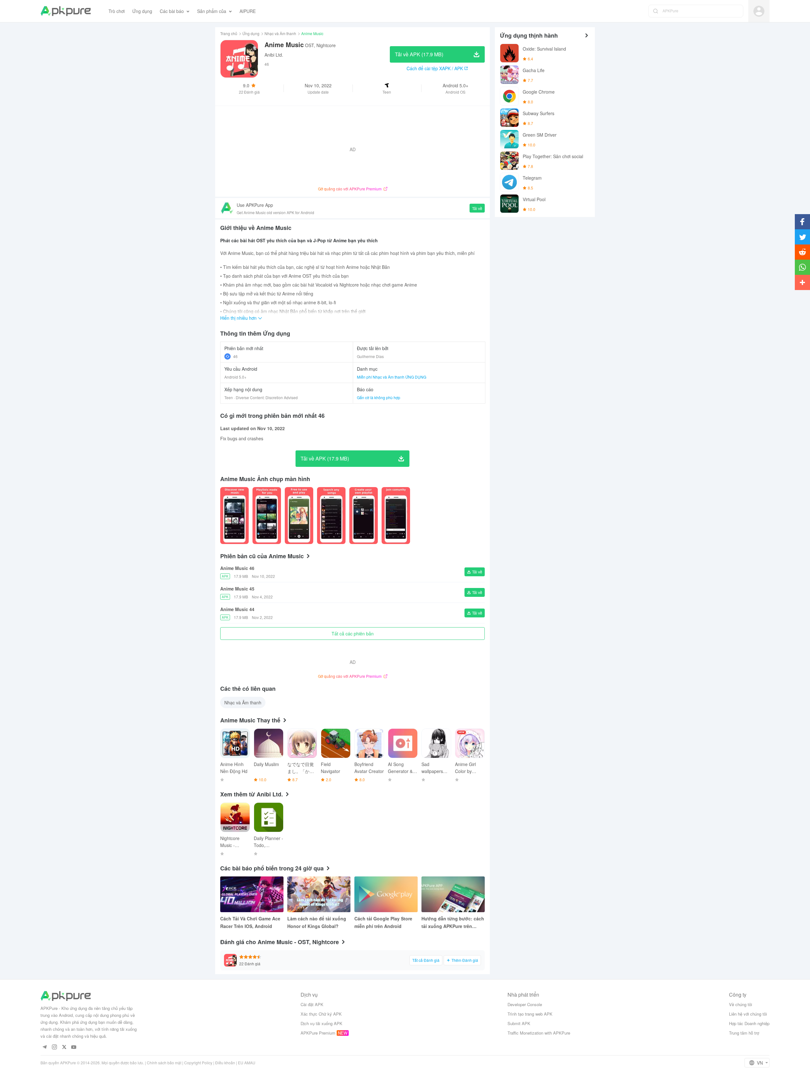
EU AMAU (246, 1062)
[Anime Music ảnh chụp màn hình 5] (396, 515)
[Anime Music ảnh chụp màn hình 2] (299, 515)
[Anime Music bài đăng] (234, 515)
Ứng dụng (250, 33)
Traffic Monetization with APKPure (539, 1033)
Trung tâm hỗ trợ (744, 1033)
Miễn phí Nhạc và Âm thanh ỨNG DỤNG (391, 377)
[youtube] (74, 1047)
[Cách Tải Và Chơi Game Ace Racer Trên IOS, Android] (252, 894)
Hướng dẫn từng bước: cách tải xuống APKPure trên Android (452, 922)
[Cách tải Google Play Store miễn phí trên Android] (386, 894)
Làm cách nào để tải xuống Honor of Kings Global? (316, 922)
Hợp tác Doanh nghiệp (749, 1023)
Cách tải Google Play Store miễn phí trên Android (383, 922)
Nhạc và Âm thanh (280, 33)
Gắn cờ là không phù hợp (378, 397)
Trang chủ (228, 33)
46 (235, 356)
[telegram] (44, 1047)
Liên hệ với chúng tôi (748, 1014)
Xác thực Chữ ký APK (321, 1014)
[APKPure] (65, 11)
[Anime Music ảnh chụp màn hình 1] (266, 515)
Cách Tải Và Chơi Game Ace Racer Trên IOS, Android (250, 922)
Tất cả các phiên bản (353, 633)
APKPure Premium (318, 1033)
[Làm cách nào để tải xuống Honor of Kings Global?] (319, 894)
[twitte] (64, 1047)
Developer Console (525, 1004)
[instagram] (54, 1047)
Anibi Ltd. (274, 55)
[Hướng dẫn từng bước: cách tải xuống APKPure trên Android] (453, 894)
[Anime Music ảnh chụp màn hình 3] (331, 515)
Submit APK (519, 1023)
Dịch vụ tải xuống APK (321, 1023)
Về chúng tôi (740, 1004)
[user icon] (758, 11)
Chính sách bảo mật (164, 1062)
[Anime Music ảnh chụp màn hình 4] (363, 515)
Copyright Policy (198, 1062)
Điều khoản (225, 1062)
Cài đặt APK (312, 1004)
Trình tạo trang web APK (530, 1014)
